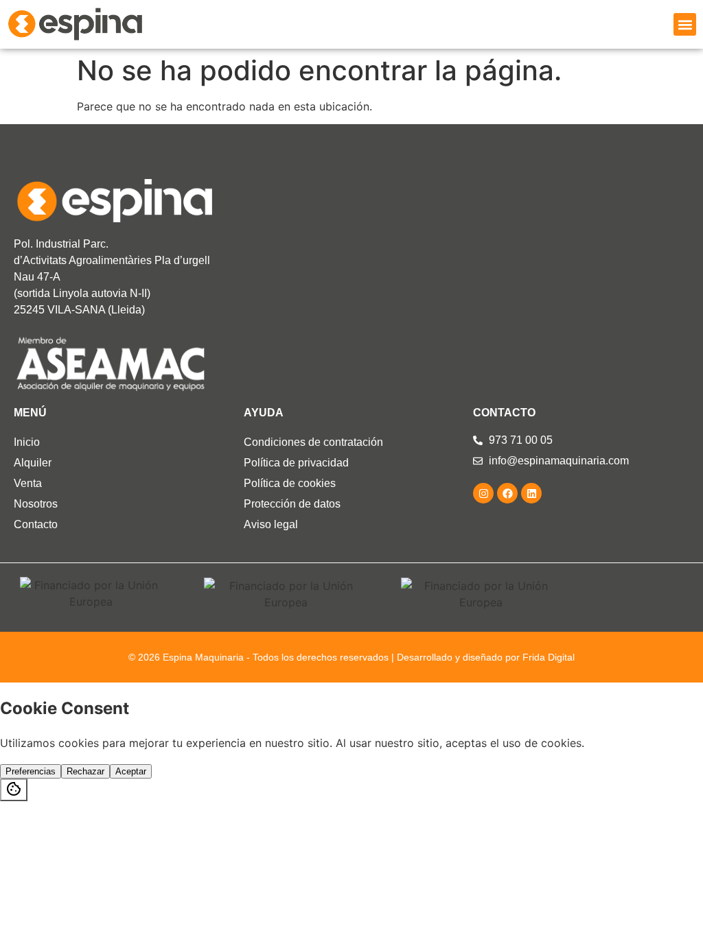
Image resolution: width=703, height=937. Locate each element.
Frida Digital (548, 657)
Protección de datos (292, 504)
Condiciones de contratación (313, 442)
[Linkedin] (531, 493)
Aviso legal (271, 524)
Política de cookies (290, 483)
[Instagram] (483, 493)
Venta (28, 483)
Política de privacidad (296, 462)
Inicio (27, 442)
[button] (684, 24)
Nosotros (36, 504)
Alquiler (32, 462)
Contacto (36, 524)
